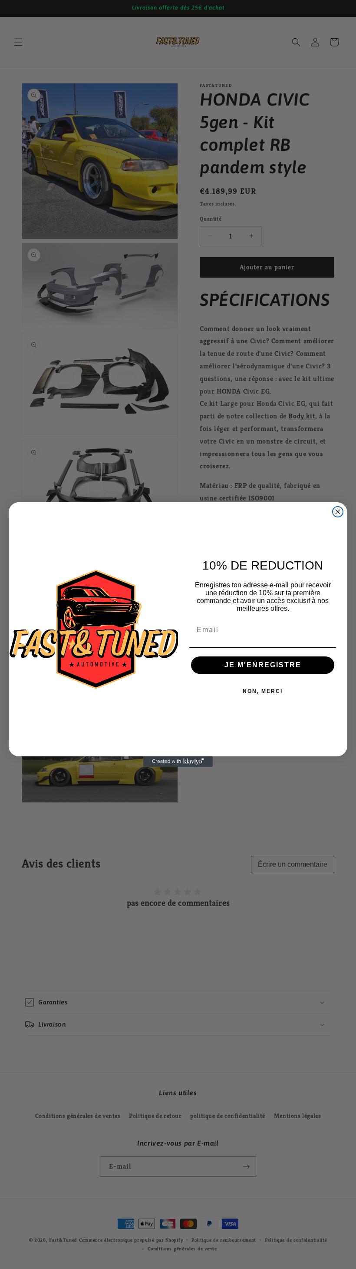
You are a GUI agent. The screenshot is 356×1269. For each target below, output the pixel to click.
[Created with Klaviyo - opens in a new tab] (178, 761)
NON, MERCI (263, 691)
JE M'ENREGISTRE (262, 665)
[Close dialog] (338, 512)
